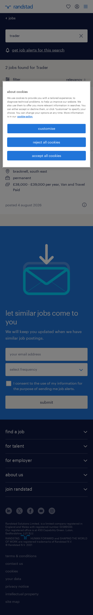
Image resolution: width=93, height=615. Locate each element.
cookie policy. (25, 116)
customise (46, 128)
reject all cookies (46, 142)
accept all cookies (46, 155)
